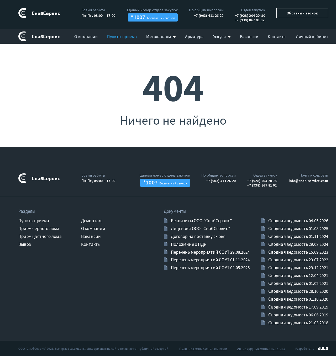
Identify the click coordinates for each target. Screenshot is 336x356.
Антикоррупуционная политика (261, 348)
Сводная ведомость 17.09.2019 (297, 307)
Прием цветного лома (40, 236)
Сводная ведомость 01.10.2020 (297, 299)
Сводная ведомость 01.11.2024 (297, 236)
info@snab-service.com (308, 181)
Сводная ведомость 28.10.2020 (297, 291)
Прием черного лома (39, 228)
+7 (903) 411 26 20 (209, 15)
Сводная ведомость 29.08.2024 (297, 244)
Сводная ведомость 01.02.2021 (297, 283)
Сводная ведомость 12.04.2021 (297, 275)
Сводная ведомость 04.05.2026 (297, 221)
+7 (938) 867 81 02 (250, 20)
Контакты (91, 244)
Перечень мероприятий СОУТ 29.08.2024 (210, 252)
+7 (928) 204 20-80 (250, 15)
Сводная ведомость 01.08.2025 (297, 228)
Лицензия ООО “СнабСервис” (200, 228)
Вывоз (24, 244)
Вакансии (91, 236)
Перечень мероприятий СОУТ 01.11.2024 (210, 260)
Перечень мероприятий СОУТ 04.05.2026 (210, 267)
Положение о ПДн (188, 244)
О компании (93, 228)
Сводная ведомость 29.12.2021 (297, 267)
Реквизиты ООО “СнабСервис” (201, 221)
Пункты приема (33, 221)
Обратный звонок (302, 13)
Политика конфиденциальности (203, 348)
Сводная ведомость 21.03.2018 (297, 323)
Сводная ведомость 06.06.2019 (297, 315)
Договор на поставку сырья (197, 236)
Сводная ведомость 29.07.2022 (297, 260)
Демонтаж (91, 221)
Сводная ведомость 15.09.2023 (297, 252)
